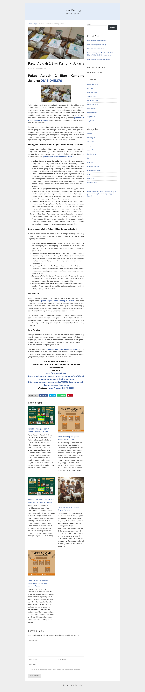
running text (91, 178)
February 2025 (92, 92)
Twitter (53, 395)
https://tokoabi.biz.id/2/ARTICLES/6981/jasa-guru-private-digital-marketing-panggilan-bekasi (102, 194)
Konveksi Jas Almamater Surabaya (98, 59)
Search (89, 24)
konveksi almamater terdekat (96, 49)
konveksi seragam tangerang (96, 44)
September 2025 (92, 84)
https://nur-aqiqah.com (56, 373)
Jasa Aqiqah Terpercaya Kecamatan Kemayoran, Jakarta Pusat (38, 583)
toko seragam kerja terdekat (96, 40)
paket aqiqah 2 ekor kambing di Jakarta (58, 157)
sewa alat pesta (92, 182)
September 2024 (92, 112)
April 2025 (90, 88)
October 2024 (91, 108)
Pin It (70, 395)
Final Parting (72, 10)
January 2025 (91, 96)
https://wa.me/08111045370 (62, 388)
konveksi (90, 162)
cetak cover (91, 142)
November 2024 (92, 104)
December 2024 (92, 100)
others (89, 174)
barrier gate (91, 138)
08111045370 (51, 81)
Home (30, 23)
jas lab (89, 158)
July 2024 (90, 121)
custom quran (91, 146)
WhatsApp (62, 395)
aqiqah (36, 23)
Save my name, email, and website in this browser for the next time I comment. (55, 669)
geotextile (90, 150)
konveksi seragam (93, 166)
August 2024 (91, 116)
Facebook (44, 395)
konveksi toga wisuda (94, 170)
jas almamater (91, 154)
